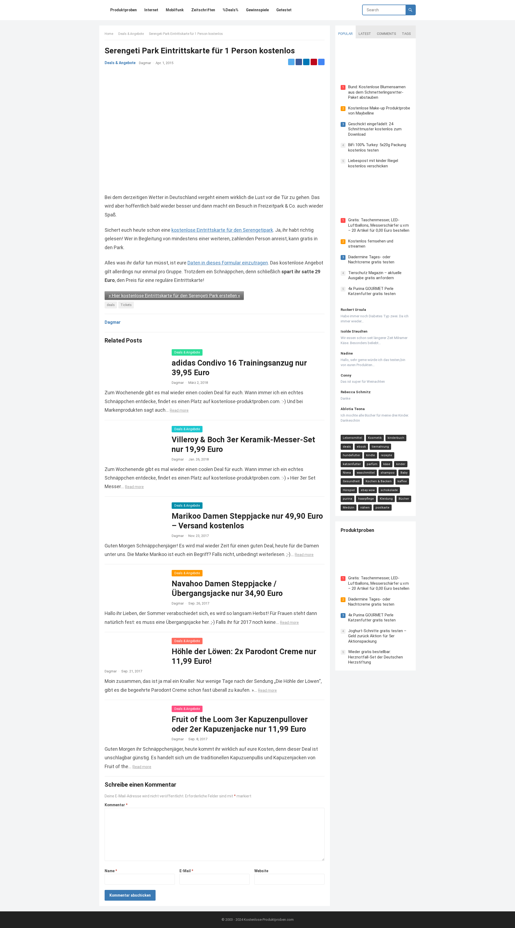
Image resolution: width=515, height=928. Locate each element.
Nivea (347, 472)
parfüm (372, 464)
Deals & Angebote (131, 34)
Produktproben (357, 530)
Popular (345, 34)
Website (261, 871)
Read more (179, 410)
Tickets (126, 305)
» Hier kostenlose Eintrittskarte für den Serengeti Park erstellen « (174, 295)
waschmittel (366, 472)
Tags (406, 34)
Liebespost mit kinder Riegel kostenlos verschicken (373, 163)
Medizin (348, 507)
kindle (370, 455)
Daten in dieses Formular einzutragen (227, 263)
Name (111, 871)
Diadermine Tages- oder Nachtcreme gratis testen (371, 260)
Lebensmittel (352, 438)
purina (347, 498)
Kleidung (386, 498)
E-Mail (186, 871)
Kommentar (116, 805)
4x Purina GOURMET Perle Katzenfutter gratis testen (372, 291)
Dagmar (145, 63)
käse (386, 464)
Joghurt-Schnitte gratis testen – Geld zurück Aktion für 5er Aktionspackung (377, 636)
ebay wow (368, 490)
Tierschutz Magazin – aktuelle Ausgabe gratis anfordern (375, 275)
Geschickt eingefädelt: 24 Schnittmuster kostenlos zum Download (375, 129)
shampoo (388, 472)
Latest (365, 34)
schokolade (389, 490)
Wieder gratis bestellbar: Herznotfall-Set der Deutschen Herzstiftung (375, 657)
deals (111, 305)
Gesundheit (351, 481)
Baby (403, 472)
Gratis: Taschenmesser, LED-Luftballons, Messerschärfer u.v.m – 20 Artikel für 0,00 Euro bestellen (378, 225)
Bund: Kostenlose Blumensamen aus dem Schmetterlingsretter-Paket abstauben (377, 92)
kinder (400, 464)
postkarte (382, 507)
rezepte (386, 455)
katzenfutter (352, 464)
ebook (361, 446)
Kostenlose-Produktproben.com (269, 920)
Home (109, 34)
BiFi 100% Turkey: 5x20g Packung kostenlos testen (377, 147)
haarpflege (366, 498)
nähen (365, 507)
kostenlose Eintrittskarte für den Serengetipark (222, 230)
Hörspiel (349, 490)
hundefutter (351, 455)
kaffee (402, 481)
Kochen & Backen (379, 481)
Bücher (404, 498)
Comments (386, 34)
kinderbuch (396, 438)
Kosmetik (375, 438)
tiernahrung (380, 446)
